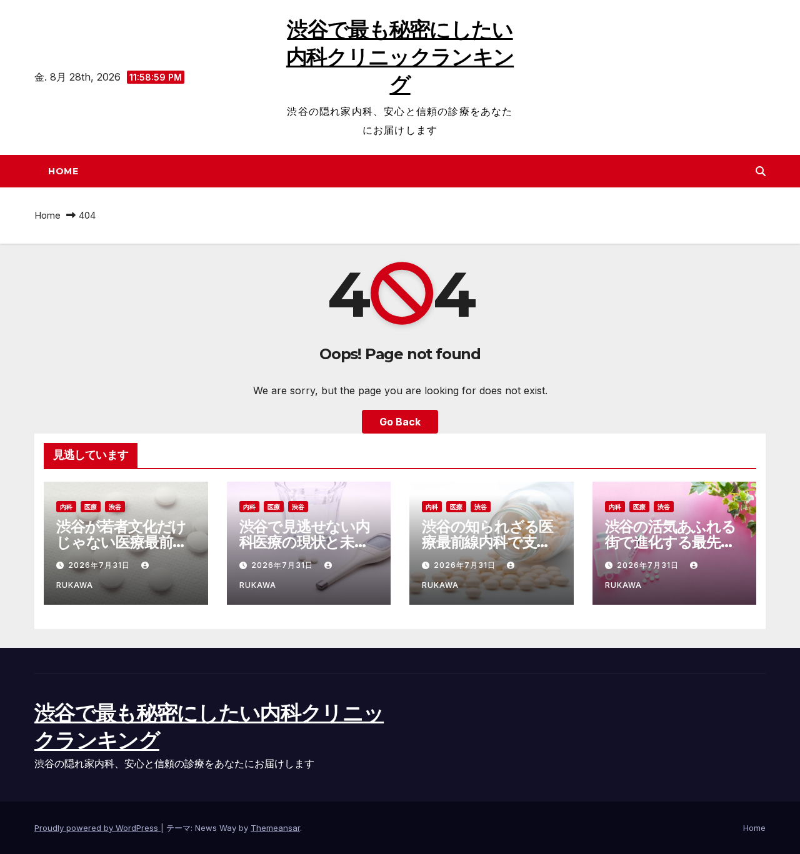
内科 (66, 506)
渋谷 (115, 506)
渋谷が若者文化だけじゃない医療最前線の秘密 (121, 542)
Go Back (400, 421)
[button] (761, 171)
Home (63, 171)
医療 (90, 506)
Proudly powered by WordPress (97, 828)
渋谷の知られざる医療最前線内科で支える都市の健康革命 (487, 542)
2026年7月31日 (100, 565)
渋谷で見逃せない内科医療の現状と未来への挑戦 (304, 542)
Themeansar (275, 828)
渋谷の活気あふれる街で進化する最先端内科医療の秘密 (670, 542)
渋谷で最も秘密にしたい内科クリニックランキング (400, 56)
